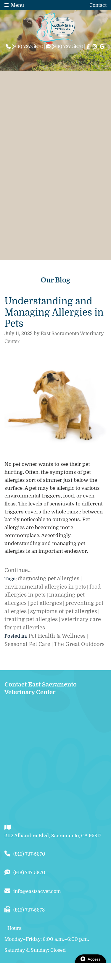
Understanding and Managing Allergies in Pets (54, 312)
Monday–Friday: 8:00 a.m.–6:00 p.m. (46, 939)
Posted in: (16, 636)
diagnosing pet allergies (48, 578)
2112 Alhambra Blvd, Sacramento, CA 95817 (52, 835)
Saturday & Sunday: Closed (35, 950)
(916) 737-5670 (29, 854)
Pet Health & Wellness (57, 636)
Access (94, 959)
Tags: (11, 578)
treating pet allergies (31, 619)
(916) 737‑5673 (29, 910)
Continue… (18, 570)
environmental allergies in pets (45, 587)
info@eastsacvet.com (37, 891)
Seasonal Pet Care (27, 644)
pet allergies (46, 603)
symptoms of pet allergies (63, 611)
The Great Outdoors (79, 644)
